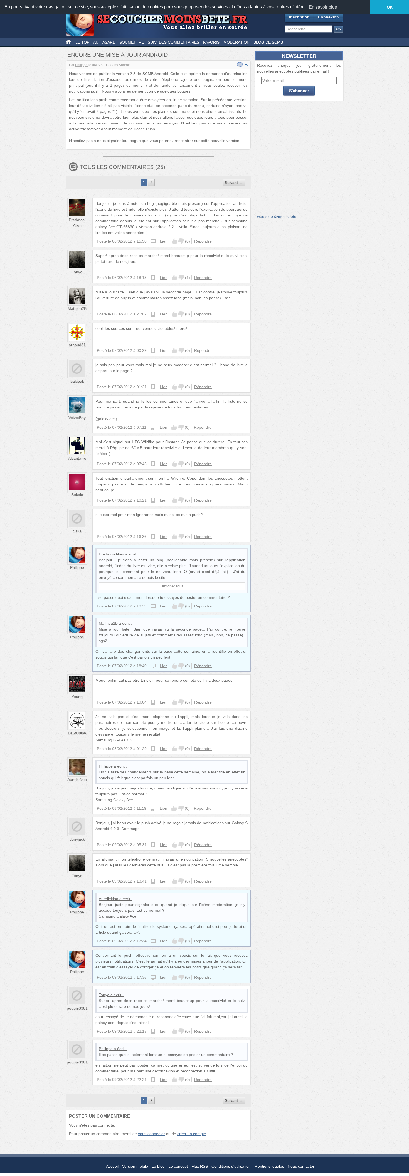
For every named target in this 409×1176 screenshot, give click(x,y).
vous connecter (151, 1134)
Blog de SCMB (268, 42)
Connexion (328, 17)
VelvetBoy (77, 417)
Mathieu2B (77, 308)
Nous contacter (301, 1166)
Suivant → (234, 182)
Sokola (77, 494)
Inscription (299, 17)
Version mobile (135, 1166)
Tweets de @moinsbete (275, 216)
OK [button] (390, 7)
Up (174, 241)
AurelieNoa (77, 779)
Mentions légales (269, 1166)
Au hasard (104, 42)
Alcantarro (77, 458)
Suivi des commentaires (173, 42)
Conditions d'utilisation (231, 1166)
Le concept (178, 1166)
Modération (236, 42)
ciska (77, 531)
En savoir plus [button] (323, 7)
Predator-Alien (111, 554)
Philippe (81, 65)
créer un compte (191, 1134)
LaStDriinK (77, 733)
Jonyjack (77, 839)
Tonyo (77, 272)
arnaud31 (77, 345)
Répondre (203, 241)
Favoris (211, 42)
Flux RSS (199, 1166)
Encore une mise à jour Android (117, 55)
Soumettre (131, 42)
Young (77, 696)
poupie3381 (77, 1008)
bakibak (77, 381)
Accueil (112, 1166)
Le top (82, 42)
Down (181, 241)
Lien (163, 241)
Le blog (158, 1166)
